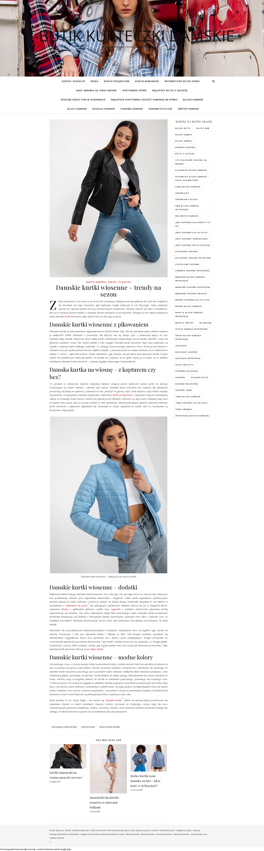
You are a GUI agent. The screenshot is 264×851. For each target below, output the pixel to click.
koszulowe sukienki (187, 264)
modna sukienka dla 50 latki (192, 300)
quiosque (181, 345)
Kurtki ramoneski (147, 81)
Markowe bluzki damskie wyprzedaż (190, 279)
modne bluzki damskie (188, 306)
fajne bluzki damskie (187, 187)
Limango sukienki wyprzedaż (192, 270)
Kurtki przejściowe (117, 81)
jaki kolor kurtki (88, 727)
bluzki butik (183, 128)
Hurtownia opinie (134, 90)
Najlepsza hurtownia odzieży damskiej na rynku (144, 99)
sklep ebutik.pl (184, 365)
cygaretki (116, 609)
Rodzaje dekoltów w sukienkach (83, 99)
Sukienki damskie (132, 108)
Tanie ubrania (183, 409)
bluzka (65, 609)
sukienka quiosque (186, 371)
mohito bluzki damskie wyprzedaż (189, 314)
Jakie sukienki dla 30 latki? (191, 232)
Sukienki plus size (160, 108)
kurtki (67, 316)
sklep (93, 649)
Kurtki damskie (96, 282)
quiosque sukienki (186, 352)
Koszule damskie (103, 108)
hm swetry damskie (186, 216)
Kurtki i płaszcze (73, 81)
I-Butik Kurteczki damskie (132, 35)
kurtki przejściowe (122, 394)
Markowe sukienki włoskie (191, 293)
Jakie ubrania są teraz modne (96, 90)
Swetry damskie (188, 108)
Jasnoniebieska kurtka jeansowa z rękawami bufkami (104, 802)
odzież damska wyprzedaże (191, 329)
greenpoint (182, 193)
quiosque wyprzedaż (187, 358)
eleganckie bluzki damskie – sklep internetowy (192, 178)
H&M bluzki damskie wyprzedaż (187, 208)
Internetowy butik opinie (182, 81)
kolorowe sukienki (186, 251)
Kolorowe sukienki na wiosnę (193, 258)
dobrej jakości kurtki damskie (64, 727)
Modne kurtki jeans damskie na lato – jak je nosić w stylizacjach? (145, 781)
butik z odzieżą (184, 153)
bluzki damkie (183, 134)
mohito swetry (184, 323)
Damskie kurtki (113, 700)
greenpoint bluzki (186, 199)
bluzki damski (183, 141)
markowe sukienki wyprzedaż (192, 287)
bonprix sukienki (185, 147)
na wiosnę (206, 323)
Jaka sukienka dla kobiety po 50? (193, 224)
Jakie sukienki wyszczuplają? (193, 245)
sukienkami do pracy (76, 605)
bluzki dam (202, 128)
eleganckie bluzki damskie (191, 170)
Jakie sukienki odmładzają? (191, 239)
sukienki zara (183, 390)
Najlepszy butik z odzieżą (170, 90)
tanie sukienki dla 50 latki (191, 403)
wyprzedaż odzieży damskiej (192, 416)
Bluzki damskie (193, 99)
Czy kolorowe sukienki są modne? (191, 162)
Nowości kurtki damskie (109, 727)
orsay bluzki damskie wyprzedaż (188, 337)
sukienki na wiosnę (186, 384)
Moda (94, 81)
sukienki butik (199, 377)
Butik (100, 649)
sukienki (180, 377)
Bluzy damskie (77, 108)
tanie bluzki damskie (188, 396)
